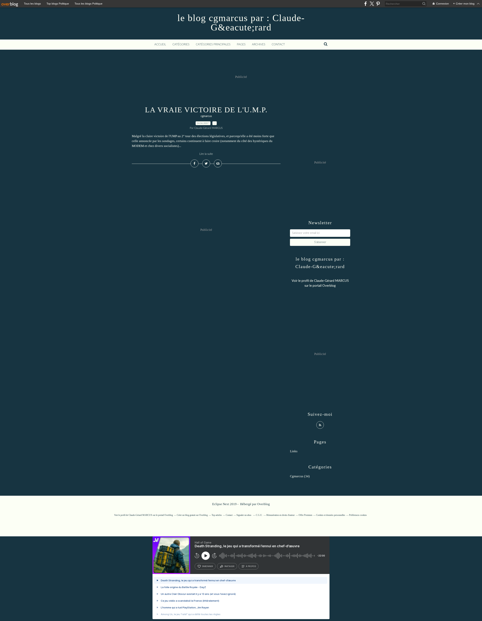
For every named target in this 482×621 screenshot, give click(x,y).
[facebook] (365, 4)
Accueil (160, 44)
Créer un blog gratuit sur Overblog (192, 515)
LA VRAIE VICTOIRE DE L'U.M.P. (206, 110)
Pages (241, 44)
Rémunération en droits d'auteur (280, 515)
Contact (278, 44)
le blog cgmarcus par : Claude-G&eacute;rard (241, 23)
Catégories (180, 44)
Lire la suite (206, 154)
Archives (258, 44)
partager (229, 566)
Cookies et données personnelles (330, 515)
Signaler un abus (244, 515)
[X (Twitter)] (371, 4)
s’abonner (207, 566)
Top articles (217, 515)
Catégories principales (213, 44)
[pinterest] (378, 4)
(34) (300, 476)
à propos (251, 566)
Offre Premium (305, 515)
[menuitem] (160, 45)
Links (293, 451)
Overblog (263, 504)
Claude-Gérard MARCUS (331, 280)
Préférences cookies (358, 515)
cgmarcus (206, 116)
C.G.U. (259, 515)
